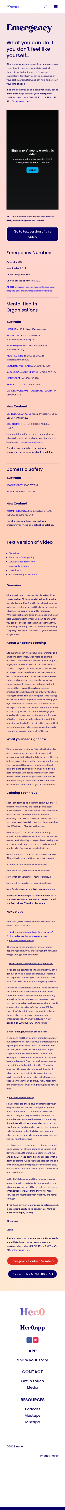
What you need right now (22, 561)
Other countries (21, 101)
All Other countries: (17, 286)
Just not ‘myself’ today (21, 940)
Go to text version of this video (32, 234)
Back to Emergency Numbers (24, 574)
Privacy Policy (49, 1456)
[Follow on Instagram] (35, 1340)
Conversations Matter (32, 441)
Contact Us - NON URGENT (33, 1274)
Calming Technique (19, 565)
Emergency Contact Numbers (32, 1261)
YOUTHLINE (13, 424)
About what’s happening (21, 557)
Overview (14, 553)
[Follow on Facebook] (29, 1340)
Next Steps (15, 570)
